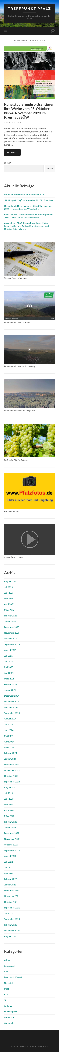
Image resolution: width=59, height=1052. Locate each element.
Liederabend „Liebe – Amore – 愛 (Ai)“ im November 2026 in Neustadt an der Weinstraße (28, 207)
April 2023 (9, 810)
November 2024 (11, 701)
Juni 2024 (8, 730)
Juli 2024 (8, 724)
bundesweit (9, 965)
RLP (6, 994)
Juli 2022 (8, 861)
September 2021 (12, 907)
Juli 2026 (8, 587)
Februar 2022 (10, 879)
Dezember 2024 (11, 695)
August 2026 (10, 581)
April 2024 (9, 741)
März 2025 (9, 678)
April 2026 (9, 604)
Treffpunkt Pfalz (29, 8)
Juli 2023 (8, 793)
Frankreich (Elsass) (13, 977)
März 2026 (9, 610)
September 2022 (12, 850)
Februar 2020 (10, 924)
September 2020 (12, 919)
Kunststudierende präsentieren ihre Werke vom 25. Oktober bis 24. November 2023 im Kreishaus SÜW (29, 111)
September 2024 (12, 713)
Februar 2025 (10, 684)
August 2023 (10, 787)
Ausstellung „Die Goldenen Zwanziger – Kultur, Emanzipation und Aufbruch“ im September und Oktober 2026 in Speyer (26, 226)
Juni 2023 (8, 798)
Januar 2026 (10, 621)
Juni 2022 (8, 867)
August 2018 (10, 936)
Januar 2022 (10, 884)
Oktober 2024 (11, 707)
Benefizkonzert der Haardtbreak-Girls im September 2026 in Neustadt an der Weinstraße (28, 216)
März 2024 (9, 747)
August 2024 (10, 718)
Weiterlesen (12, 152)
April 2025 (9, 673)
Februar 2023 (10, 821)
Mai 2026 (8, 598)
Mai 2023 (8, 804)
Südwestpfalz (10, 1011)
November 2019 (11, 930)
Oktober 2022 (11, 844)
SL (5, 1000)
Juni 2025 (8, 661)
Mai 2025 (8, 667)
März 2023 (9, 816)
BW (6, 971)
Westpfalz (9, 1023)
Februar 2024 (10, 753)
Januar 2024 (10, 758)
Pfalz (6, 988)
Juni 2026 (8, 592)
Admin (7, 960)
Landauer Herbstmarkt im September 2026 (24, 194)
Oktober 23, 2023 (12, 122)
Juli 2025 (8, 655)
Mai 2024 (8, 736)
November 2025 (11, 632)
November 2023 (11, 770)
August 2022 (10, 856)
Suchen (7, 162)
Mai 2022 (8, 873)
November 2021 (11, 896)
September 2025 (12, 644)
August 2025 (10, 650)
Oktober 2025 (11, 638)
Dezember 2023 (11, 764)
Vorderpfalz (9, 1017)
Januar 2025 (10, 690)
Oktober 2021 (11, 902)
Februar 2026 (10, 615)
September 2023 (12, 781)
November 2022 (11, 839)
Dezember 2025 (11, 627)
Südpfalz (8, 1005)
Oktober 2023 (11, 776)
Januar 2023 (10, 827)
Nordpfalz (9, 983)
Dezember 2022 (11, 833)
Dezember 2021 (11, 890)
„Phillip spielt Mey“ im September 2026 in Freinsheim (29, 200)
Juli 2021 (8, 913)
